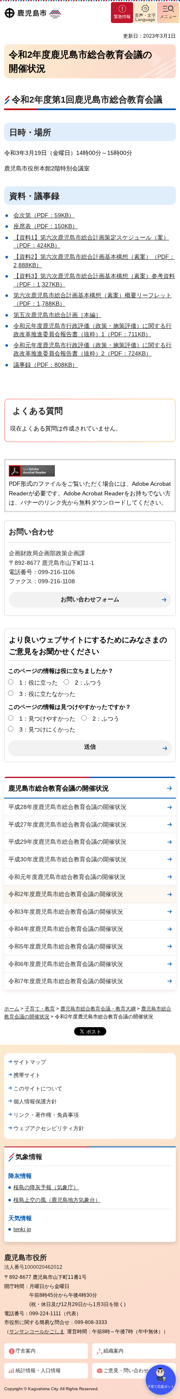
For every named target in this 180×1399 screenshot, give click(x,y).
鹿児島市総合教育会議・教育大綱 (98, 1009)
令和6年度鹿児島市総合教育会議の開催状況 (65, 964)
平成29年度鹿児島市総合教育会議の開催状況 (67, 841)
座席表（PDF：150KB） (45, 226)
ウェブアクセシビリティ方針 (48, 1128)
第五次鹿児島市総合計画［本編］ (57, 315)
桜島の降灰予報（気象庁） (46, 1187)
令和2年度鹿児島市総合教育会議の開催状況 (65, 894)
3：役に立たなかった (47, 693)
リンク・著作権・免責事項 (46, 1115)
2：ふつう (88, 682)
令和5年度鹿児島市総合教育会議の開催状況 (65, 946)
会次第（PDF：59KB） (44, 215)
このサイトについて (37, 1088)
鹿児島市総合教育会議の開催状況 (58, 788)
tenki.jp (22, 1229)
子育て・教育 (40, 1009)
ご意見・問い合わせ (126, 1370)
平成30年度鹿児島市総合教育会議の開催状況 (67, 859)
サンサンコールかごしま (36, 1332)
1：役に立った (38, 682)
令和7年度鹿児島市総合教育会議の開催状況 (65, 981)
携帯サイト (27, 1075)
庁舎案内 (25, 1351)
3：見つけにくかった (47, 729)
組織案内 (113, 1351)
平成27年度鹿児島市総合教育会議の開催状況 (67, 824)
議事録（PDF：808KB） (45, 364)
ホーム (11, 1009)
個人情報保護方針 (35, 1101)
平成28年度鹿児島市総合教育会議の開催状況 (67, 807)
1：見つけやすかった (47, 718)
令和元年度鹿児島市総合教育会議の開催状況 (67, 876)
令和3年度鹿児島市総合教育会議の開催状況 (65, 911)
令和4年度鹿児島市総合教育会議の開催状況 (65, 928)
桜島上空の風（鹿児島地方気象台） (56, 1200)
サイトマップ (29, 1062)
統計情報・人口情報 (38, 1370)
